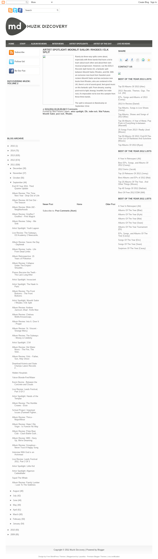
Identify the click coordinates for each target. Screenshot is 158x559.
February (17, 519)
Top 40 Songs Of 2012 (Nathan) (132, 188)
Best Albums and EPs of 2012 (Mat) (134, 177)
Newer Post (48, 204)
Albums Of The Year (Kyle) (130, 214)
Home (11, 44)
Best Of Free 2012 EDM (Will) (131, 192)
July (15, 496)
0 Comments (72, 109)
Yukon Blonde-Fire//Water (23, 377)
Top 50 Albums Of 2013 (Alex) (131, 86)
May (15, 505)
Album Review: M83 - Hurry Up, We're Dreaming (24, 439)
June (15, 500)
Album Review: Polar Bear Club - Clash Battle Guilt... (25, 432)
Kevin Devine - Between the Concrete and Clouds (24, 383)
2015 (12, 146)
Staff (22, 44)
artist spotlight (77, 111)
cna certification (114, 556)
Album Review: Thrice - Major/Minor (22, 418)
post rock (60, 114)
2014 (12, 150)
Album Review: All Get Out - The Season (24, 201)
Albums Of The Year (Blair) (130, 210)
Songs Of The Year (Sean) (130, 244)
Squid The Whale (19, 478)
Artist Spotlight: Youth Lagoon (25, 228)
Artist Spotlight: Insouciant (24, 279)
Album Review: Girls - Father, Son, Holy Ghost (25, 357)
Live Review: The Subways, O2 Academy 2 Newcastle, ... (25, 235)
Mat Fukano (104, 111)
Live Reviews (123, 44)
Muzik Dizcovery (77, 550)
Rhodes (69, 114)
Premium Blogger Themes (96, 556)
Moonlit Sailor (49, 114)
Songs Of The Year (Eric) (129, 240)
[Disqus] (79, 158)
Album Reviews (39, 44)
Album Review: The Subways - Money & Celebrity (25, 336)
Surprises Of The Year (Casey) (132, 248)
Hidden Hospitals (19, 373)
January (17, 523)
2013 (12, 155)
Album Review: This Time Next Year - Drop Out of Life (25, 194)
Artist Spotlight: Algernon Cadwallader (23, 472)
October (17, 178)
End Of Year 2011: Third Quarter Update (23, 187)
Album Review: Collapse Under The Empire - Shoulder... (23, 265)
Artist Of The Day (103, 44)
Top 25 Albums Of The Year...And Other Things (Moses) (133, 183)
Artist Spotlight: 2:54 (21, 342)
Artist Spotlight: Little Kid (23, 466)
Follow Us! (20, 61)
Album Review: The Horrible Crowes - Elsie (24, 404)
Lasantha (82, 556)
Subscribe (19, 52)
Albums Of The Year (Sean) (130, 223)
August (16, 491)
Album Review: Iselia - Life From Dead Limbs (24, 250)
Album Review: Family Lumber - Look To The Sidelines (26, 483)
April (15, 510)
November (18, 173)
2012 (12, 160)
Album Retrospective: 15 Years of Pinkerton (23, 257)
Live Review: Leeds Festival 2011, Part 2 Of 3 (24, 460)
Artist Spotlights (78, 44)
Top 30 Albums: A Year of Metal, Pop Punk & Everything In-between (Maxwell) (134, 123)
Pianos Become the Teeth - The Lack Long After (24, 273)
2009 (12, 534)
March (16, 514)
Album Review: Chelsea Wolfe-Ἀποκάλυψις (22, 315)
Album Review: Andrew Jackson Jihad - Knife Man (25, 308)
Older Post (110, 204)
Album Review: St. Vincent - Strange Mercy (24, 329)
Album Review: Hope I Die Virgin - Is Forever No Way (25, 425)
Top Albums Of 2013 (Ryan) (130, 145)
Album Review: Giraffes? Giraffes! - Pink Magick (23, 215)
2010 (12, 530)
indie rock (93, 111)
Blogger (101, 550)
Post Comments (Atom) (65, 211)
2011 (12, 164)
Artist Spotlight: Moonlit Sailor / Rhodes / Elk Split (25, 301)
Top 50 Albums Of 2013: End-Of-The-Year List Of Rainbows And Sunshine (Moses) (134, 138)
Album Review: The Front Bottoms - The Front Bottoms (23, 293)
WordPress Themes (58, 556)
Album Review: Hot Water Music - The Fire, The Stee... (23, 349)
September (18, 182)
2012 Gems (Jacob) (127, 169)
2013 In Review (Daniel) (128, 104)
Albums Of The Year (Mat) (130, 218)
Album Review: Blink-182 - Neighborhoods (24, 208)
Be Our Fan (20, 71)
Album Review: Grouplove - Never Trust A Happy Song (25, 446)
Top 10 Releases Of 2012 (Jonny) (133, 173)
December (18, 168)
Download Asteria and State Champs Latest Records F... (24, 365)
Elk (86, 111)
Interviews (58, 44)
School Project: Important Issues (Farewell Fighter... (25, 411)
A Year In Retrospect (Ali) (129, 158)
